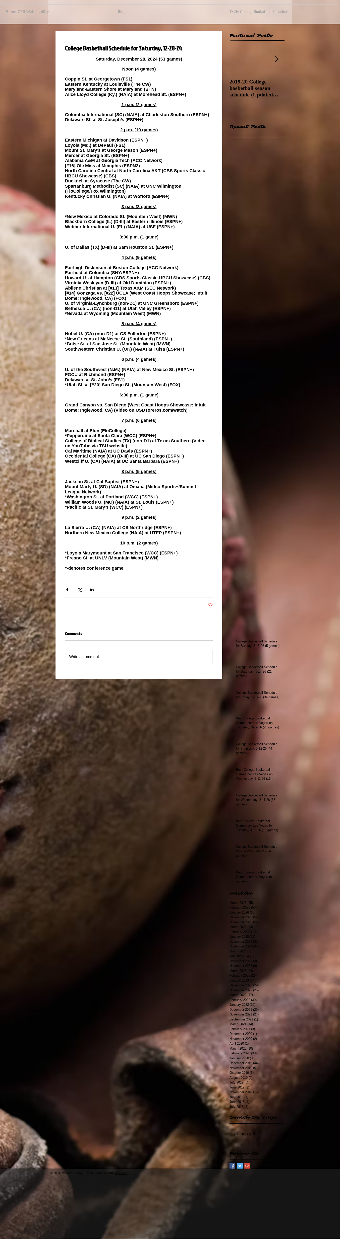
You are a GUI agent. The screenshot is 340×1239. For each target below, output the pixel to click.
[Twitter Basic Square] (240, 1166)
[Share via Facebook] (67, 589)
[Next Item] (276, 59)
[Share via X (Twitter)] (79, 589)
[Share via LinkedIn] (91, 589)
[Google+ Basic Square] (247, 1166)
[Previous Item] (237, 59)
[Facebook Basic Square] (232, 1166)
